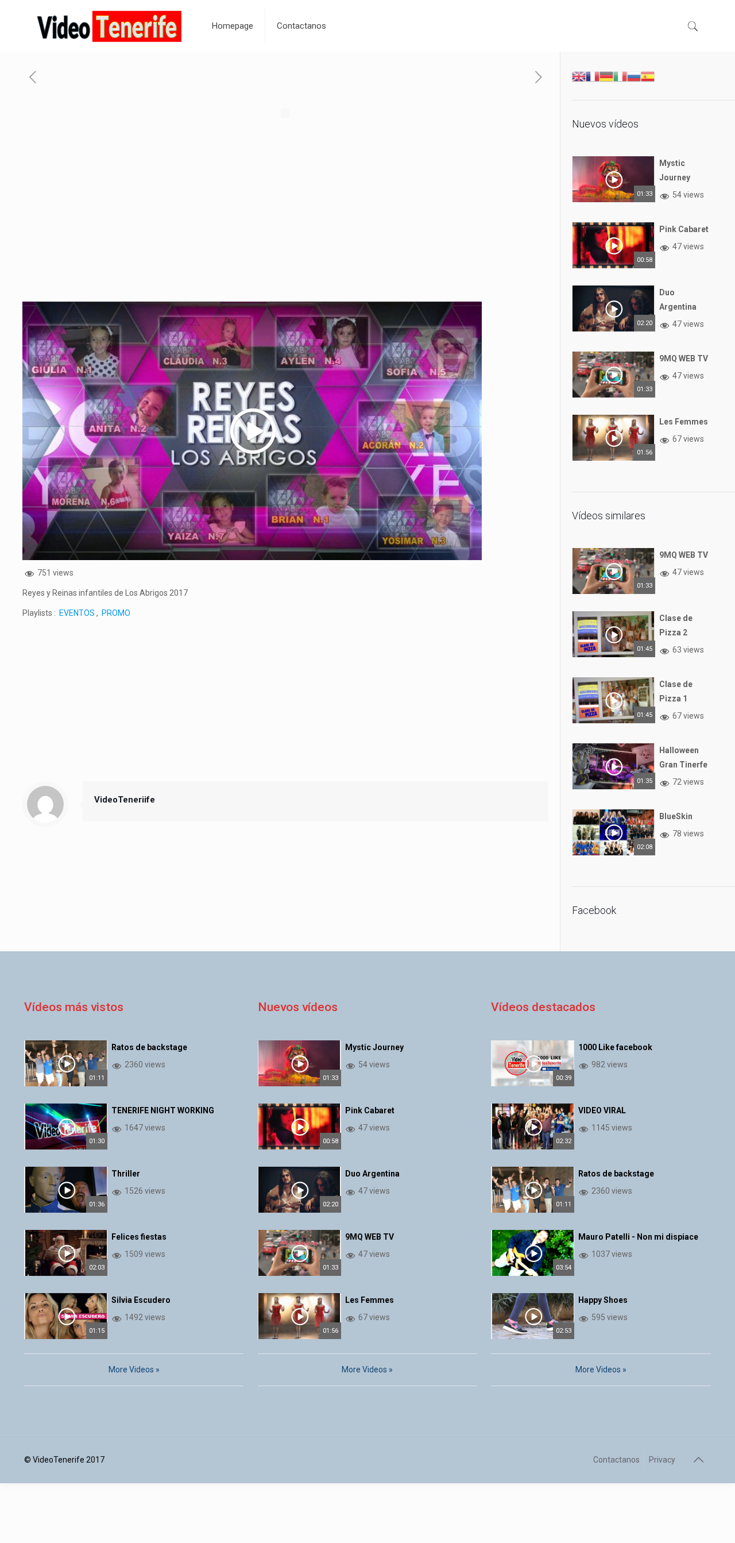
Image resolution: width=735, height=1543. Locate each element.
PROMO (116, 613)
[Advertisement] (285, 221)
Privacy (662, 1459)
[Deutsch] (606, 75)
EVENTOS (77, 613)
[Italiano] (620, 75)
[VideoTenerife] (109, 26)
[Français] (592, 75)
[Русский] (634, 75)
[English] (579, 75)
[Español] (648, 75)
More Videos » (134, 1369)
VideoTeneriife (124, 799)
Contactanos (616, 1459)
